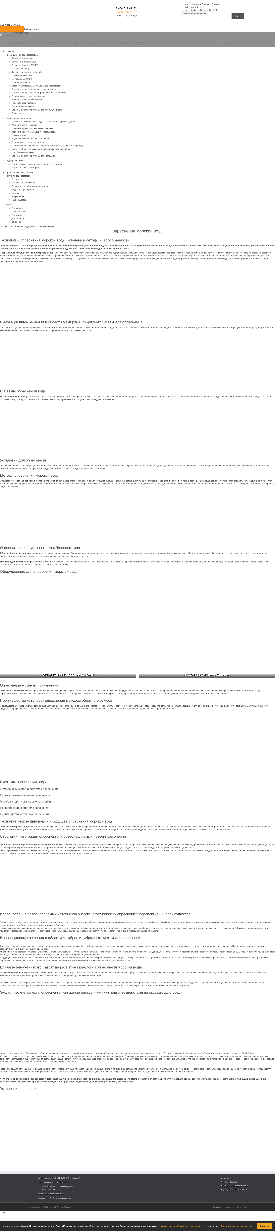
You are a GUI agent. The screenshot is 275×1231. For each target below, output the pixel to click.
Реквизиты (16, 215)
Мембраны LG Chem (21, 79)
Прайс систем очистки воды (20, 172)
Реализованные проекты (189, 42)
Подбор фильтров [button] (145, 42)
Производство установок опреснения (24, 814)
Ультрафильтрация (20, 82)
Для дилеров (17, 218)
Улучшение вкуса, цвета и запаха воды (30, 138)
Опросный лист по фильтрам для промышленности (36, 110)
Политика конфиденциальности (51, 1194)
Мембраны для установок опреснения (25, 801)
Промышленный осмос (22, 75)
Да (12, 29)
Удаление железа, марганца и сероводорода (33, 132)
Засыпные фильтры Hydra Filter (27, 72)
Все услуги (16, 179)
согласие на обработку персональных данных (183, 1226)
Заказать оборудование (194, 13)
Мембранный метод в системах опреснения (29, 788)
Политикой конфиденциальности (236, 1226)
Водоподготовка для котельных (27, 99)
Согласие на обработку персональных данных (57, 1198)
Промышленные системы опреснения (25, 795)
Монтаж (15, 193)
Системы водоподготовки (22, 226)
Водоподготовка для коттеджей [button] (89, 42)
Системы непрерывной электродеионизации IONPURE (38, 92)
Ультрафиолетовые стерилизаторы (28, 96)
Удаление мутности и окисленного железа (32, 128)
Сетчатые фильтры (229, 1182)
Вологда (133, 15)
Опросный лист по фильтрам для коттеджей (33, 156)
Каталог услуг (213, 42)
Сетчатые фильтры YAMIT (24, 65)
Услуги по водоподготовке (19, 176)
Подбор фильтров (14, 160)
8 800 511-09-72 (126, 8)
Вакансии (16, 222)
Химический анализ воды (24, 182)
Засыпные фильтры (21, 68)
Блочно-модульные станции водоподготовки (33, 89)
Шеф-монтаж (17, 196)
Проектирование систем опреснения (24, 807)
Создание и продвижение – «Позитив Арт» (230, 1207)
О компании (17, 208)
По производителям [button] (120, 42)
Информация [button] (230, 42)
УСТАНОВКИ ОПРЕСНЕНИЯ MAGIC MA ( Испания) (206, 675)
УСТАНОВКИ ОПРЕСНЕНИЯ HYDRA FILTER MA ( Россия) (68, 675)
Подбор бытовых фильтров (25, 167)
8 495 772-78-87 (126, 12)
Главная (8, 42)
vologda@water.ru (193, 7)
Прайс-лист (17, 113)
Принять (264, 1226)
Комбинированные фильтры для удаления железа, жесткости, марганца (47, 145)
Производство (18, 211)
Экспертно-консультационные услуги (29, 186)
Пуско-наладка (18, 200)
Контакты (265, 42)
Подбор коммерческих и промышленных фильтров (36, 164)
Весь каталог (166, 42)
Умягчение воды (19, 135)
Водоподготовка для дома (19, 118)
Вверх (3, 1212)
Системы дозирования (22, 106)
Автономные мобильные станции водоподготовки (35, 85)
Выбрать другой (32, 29)
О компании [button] (249, 42)
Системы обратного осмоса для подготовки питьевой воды (40, 149)
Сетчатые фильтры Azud (23, 61)
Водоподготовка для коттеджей (234, 1190)
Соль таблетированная (22, 152)
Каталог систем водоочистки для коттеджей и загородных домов (43, 121)
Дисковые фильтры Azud (23, 58)
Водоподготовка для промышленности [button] (48, 42)
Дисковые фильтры (229, 1178)
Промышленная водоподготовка (22, 55)
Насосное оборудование (23, 103)
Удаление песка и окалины (24, 125)
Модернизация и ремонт (23, 189)
